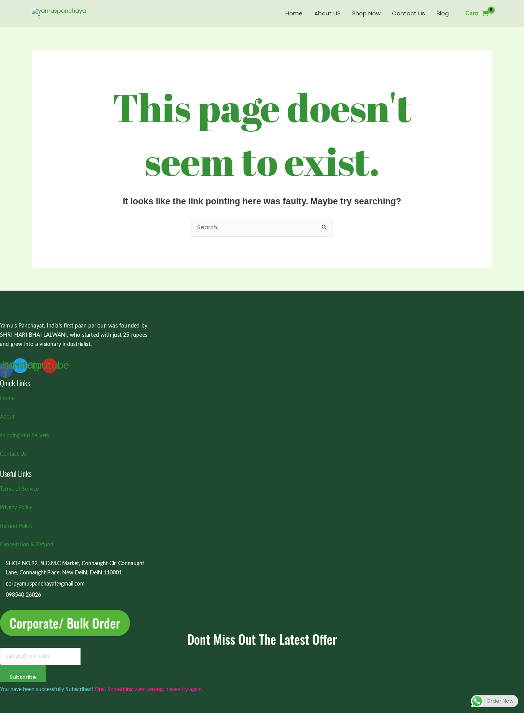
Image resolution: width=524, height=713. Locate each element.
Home (294, 13)
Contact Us (408, 13)
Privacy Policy (16, 507)
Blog (443, 13)
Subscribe (23, 677)
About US (327, 13)
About (7, 417)
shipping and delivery (24, 435)
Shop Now (366, 13)
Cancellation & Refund (26, 545)
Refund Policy (16, 526)
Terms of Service (19, 489)
